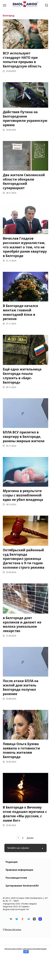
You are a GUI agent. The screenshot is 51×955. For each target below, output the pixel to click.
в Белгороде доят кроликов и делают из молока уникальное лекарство (22, 624)
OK (26, 951)
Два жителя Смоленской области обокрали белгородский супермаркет (24, 181)
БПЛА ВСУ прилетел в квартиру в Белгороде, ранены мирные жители (23, 436)
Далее (30, 837)
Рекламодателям (16, 877)
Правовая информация (19, 869)
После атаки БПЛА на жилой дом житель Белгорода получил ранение (20, 687)
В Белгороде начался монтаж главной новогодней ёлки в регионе (20, 312)
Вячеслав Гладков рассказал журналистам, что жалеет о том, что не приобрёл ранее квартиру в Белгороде (25, 247)
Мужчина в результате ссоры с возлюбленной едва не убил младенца (23, 495)
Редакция (12, 861)
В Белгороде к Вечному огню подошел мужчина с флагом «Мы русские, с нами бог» (25, 814)
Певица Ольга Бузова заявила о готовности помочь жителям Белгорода (21, 750)
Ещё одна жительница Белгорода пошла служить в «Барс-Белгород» (22, 375)
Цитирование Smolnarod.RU (22, 885)
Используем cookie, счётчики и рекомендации (25, 948)
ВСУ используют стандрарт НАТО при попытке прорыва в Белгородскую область (22, 59)
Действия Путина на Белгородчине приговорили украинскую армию (25, 118)
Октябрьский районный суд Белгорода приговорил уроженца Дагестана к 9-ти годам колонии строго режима (23, 559)
